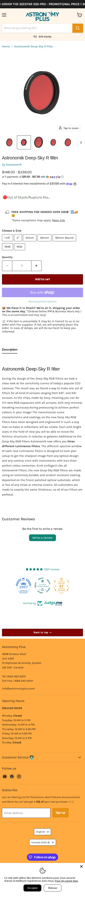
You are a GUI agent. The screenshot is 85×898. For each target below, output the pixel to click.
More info (58, 220)
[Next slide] (81, 142)
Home (6, 46)
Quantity (7, 257)
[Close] (81, 866)
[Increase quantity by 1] (36, 266)
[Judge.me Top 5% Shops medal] (61, 585)
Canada (40, 842)
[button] (9, 142)
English (40, 831)
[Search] (77, 28)
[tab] (9, 350)
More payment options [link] (42, 301)
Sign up (60, 812)
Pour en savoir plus (66, 881)
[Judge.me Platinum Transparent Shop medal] (23, 585)
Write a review (42, 538)
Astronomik (14, 164)
